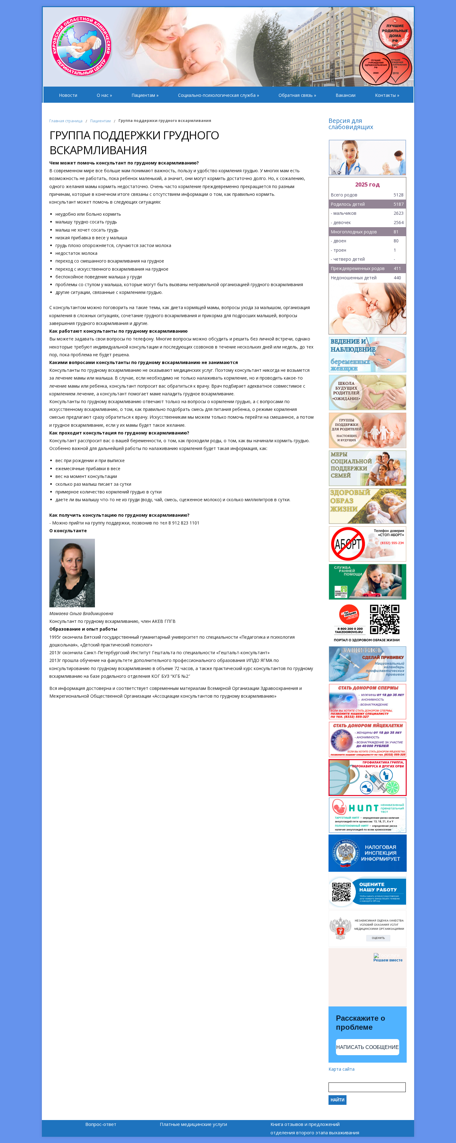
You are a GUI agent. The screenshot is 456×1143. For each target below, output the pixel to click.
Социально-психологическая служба (218, 95)
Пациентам (145, 95)
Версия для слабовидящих (351, 124)
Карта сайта (342, 1069)
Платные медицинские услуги (193, 1124)
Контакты (387, 95)
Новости (68, 95)
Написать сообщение (367, 1047)
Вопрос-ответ (100, 1124)
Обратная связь (297, 95)
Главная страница (66, 121)
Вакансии (345, 95)
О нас (104, 95)
